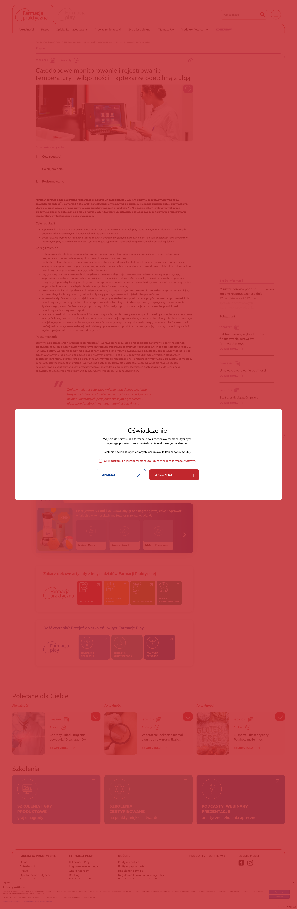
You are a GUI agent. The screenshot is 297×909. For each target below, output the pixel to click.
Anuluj (108, 475)
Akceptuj (163, 475)
